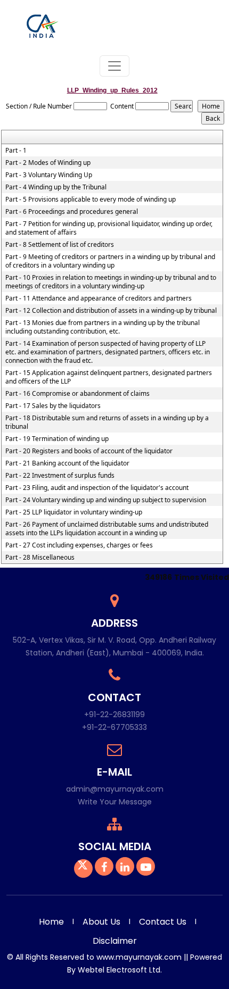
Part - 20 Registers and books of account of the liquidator (89, 451)
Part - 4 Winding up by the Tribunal (56, 187)
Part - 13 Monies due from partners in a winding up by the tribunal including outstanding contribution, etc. (102, 327)
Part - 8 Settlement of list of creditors (59, 244)
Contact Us (162, 922)
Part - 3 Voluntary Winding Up (48, 175)
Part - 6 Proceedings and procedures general (71, 211)
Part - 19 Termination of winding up (57, 439)
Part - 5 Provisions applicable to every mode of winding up (90, 199)
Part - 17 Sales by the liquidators (53, 406)
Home (51, 922)
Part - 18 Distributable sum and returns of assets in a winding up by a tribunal (107, 422)
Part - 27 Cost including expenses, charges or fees (79, 545)
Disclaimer (115, 941)
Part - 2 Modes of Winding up (48, 163)
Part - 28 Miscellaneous (40, 557)
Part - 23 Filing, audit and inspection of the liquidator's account (97, 488)
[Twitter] (83, 868)
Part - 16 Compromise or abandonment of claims (77, 393)
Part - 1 (16, 150)
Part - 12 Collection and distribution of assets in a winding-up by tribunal (111, 310)
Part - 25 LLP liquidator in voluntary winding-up (73, 512)
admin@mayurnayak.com (114, 789)
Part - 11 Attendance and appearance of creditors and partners (98, 298)
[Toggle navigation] (114, 66)
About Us (101, 922)
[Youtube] (145, 868)
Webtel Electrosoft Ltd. (120, 970)
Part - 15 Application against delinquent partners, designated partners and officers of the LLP (108, 377)
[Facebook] (104, 868)
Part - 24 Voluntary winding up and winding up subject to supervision (105, 500)
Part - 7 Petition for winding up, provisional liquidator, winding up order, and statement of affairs (108, 228)
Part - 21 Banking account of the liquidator (67, 463)
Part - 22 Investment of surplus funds (59, 475)
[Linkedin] (125, 868)
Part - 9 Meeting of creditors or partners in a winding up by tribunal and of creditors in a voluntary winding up (110, 261)
